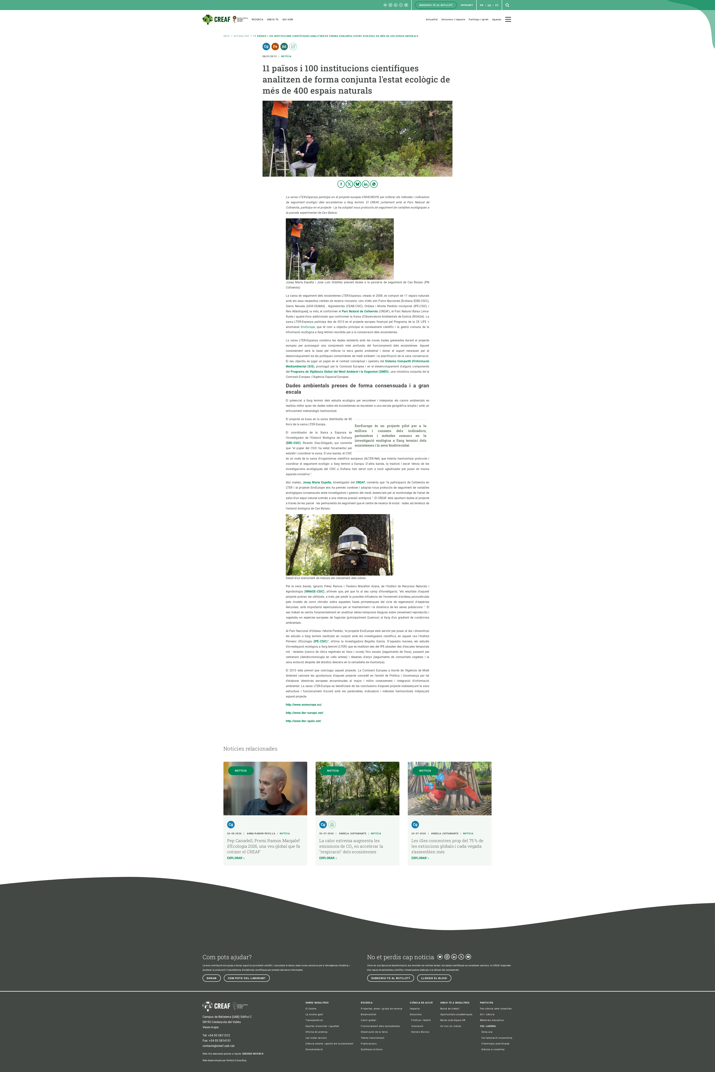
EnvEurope (308, 327)
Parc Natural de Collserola (360, 311)
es (496, 5)
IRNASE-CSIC (314, 591)
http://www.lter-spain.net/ (303, 721)
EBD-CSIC (293, 443)
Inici (226, 36)
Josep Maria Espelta (317, 482)
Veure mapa (211, 1027)
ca (489, 5)
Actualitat (241, 36)
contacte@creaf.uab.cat (219, 1046)
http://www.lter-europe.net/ (304, 713)
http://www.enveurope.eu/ (304, 704)
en (481, 5)
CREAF (360, 482)
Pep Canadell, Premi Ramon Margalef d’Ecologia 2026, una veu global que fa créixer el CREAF (263, 846)
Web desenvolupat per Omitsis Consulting (224, 1060)
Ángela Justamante (352, 833)
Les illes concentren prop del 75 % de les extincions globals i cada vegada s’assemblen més (447, 846)
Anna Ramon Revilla (261, 833)
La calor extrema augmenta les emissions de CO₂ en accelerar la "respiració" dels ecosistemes (351, 846)
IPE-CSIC (320, 641)
